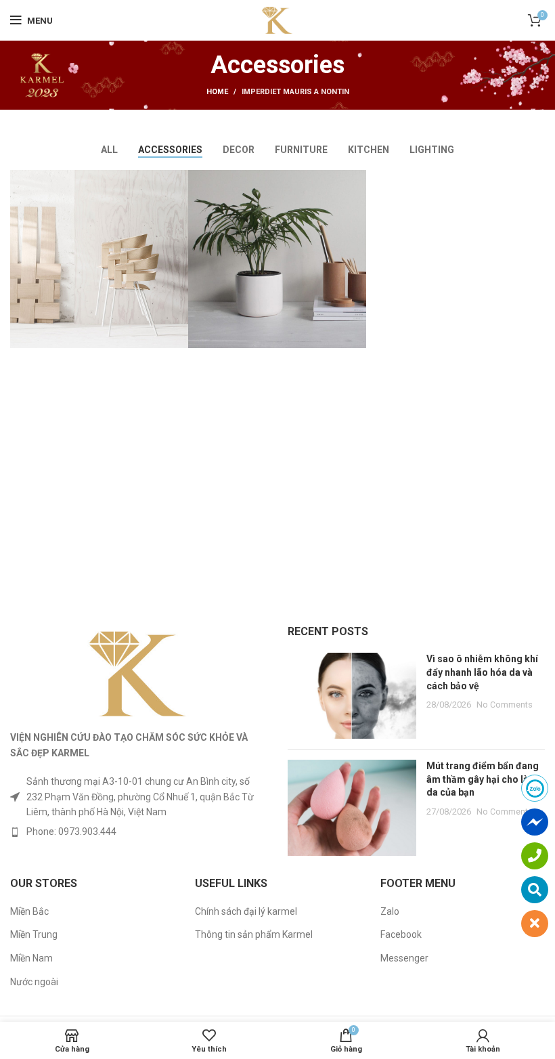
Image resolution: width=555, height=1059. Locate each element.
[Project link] (99, 259)
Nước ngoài (34, 981)
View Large (178, 180)
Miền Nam (31, 958)
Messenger (404, 958)
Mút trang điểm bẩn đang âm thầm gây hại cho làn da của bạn (482, 779)
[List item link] (138, 831)
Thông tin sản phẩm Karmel (254, 934)
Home (217, 91)
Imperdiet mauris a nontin (295, 91)
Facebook (401, 934)
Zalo (389, 911)
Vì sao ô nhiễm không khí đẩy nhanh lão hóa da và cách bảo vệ (482, 672)
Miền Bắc (29, 911)
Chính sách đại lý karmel (246, 911)
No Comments (504, 704)
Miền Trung (34, 934)
